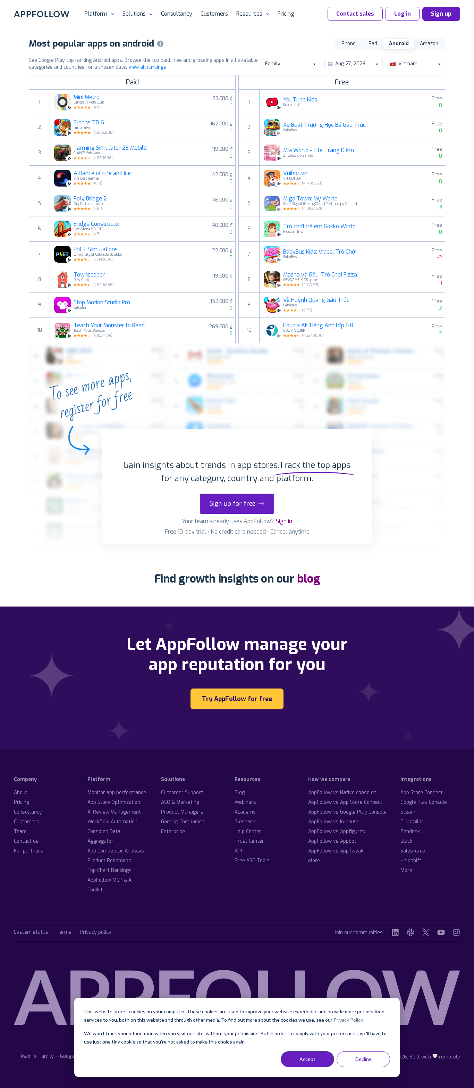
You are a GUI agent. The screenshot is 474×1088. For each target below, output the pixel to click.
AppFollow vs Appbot (332, 841)
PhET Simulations (96, 249)
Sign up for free (232, 504)
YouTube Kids (300, 100)
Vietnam (407, 63)
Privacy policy (95, 932)
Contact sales (355, 13)
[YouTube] (441, 932)
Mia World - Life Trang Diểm (318, 150)
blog (308, 578)
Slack (406, 841)
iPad (372, 43)
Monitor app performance (116, 792)
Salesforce (412, 851)
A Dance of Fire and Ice (102, 173)
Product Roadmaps (109, 860)
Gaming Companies (182, 821)
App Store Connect (421, 792)
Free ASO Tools (252, 860)
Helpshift (410, 860)
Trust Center (249, 841)
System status (31, 932)
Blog (240, 792)
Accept (307, 1059)
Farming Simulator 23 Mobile (110, 148)
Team (20, 831)
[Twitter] (426, 932)
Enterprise (173, 831)
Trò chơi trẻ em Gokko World (319, 226)
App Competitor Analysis (115, 851)
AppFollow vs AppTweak (335, 851)
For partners (28, 851)
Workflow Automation (112, 821)
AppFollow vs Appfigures (336, 831)
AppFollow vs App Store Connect (345, 802)
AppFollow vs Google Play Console (347, 812)
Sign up (441, 13)
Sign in (284, 521)
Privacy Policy (348, 1020)
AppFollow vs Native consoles (342, 792)
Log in (402, 13)
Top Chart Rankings (109, 870)
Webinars (245, 802)
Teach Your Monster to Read (109, 325)
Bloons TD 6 (89, 122)
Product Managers (182, 812)
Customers (214, 13)
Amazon (429, 43)
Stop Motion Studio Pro (102, 302)
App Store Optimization (113, 802)
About (20, 792)
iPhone (348, 43)
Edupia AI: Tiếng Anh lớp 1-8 (318, 325)
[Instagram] (456, 932)
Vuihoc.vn (295, 173)
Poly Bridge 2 (90, 199)
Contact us (26, 841)
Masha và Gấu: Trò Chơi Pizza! (321, 275)
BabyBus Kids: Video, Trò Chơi (319, 252)
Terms (64, 932)
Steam (407, 812)
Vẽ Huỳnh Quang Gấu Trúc (316, 300)
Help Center (248, 831)
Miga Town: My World (310, 199)
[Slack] (410, 932)
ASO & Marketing (180, 802)
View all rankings (147, 67)
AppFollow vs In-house (333, 821)
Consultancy (176, 13)
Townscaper (89, 275)
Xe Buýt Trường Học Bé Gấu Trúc (324, 125)
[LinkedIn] (395, 932)
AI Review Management (114, 812)
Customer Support (182, 792)
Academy (245, 812)
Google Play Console (423, 802)
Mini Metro (87, 97)
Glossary (245, 821)
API (238, 851)
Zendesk (410, 831)
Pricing (286, 13)
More (314, 860)
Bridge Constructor (97, 224)
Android (399, 43)
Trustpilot (411, 821)
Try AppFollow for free (237, 699)
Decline (363, 1059)
